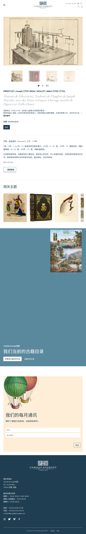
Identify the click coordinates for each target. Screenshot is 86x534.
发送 (77, 445)
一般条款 (52, 531)
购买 (6, 127)
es (75, 4)
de (73, 4)
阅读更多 (10, 170)
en (70, 4)
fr (67, 4)
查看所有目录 (29, 359)
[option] (15, 207)
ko (81, 4)
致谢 (58, 531)
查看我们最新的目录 (12, 359)
